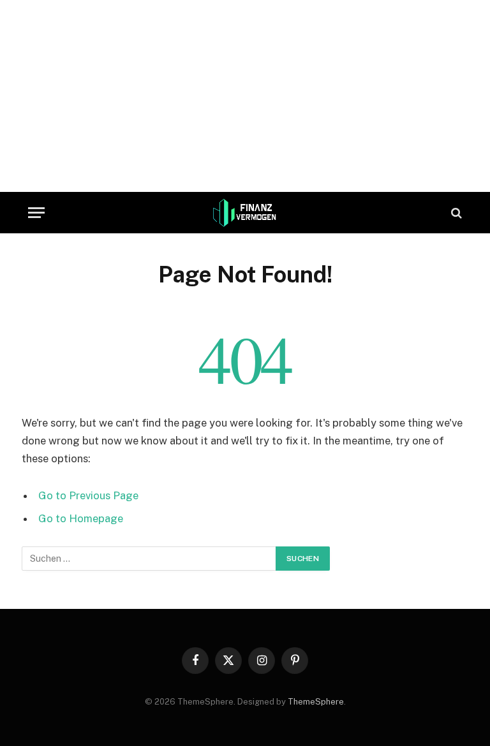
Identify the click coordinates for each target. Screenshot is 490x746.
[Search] (455, 212)
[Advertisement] (245, 89)
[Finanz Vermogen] (245, 212)
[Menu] (36, 212)
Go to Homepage (80, 518)
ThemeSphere (316, 701)
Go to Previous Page (88, 495)
